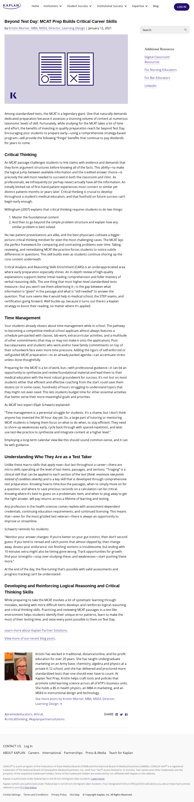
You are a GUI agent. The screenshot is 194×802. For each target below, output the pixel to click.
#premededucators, (19, 714)
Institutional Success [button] (110, 6)
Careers (33, 753)
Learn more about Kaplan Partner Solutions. (36, 630)
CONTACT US (12, 746)
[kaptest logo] (12, 6)
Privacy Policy (59, 794)
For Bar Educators (157, 78)
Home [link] (35, 6)
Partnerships (73, 753)
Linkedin (150, 86)
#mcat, (39, 714)
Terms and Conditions (35, 794)
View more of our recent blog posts (30, 638)
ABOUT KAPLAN (14, 753)
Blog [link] (156, 6)
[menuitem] (35, 6)
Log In (28, 746)
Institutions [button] (51, 6)
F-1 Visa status (28, 787)
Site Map (75, 794)
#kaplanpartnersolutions (47, 719)
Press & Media (96, 753)
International (51, 753)
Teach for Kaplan (121, 753)
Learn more (97, 778)
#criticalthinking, (17, 719)
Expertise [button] (138, 6)
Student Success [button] (77, 6)
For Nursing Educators (161, 70)
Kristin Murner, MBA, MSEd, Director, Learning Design (47, 28)
